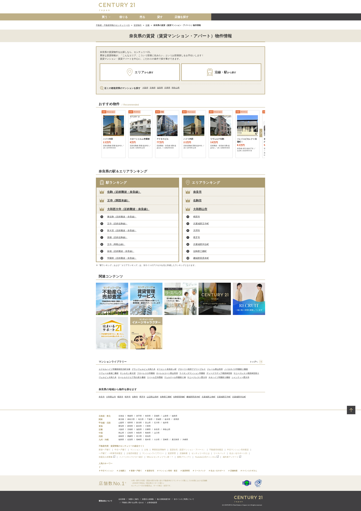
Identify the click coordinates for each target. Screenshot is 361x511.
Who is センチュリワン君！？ (160, 457)
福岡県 (121, 439)
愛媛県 (130, 436)
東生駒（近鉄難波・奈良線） (122, 216)
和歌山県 (176, 88)
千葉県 (149, 419)
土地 (146, 449)
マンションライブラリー (153, 453)
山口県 (156, 433)
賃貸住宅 (150, 471)
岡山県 (121, 433)
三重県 (148, 426)
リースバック (219, 453)
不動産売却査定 (216, 449)
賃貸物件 (138, 25)
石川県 (156, 423)
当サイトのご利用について (184, 499)
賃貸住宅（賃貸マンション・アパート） (187, 449)
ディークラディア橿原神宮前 (219, 373)
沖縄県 (185, 439)
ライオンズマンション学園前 (192, 373)
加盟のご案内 (133, 499)
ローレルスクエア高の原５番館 (132, 377)
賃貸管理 (172, 453)
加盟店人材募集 (106, 457)
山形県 (165, 416)
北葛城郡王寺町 (201, 223)
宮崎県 (165, 439)
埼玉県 (141, 419)
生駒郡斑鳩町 (179, 397)
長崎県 (139, 439)
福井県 (165, 423)
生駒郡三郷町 (200, 251)
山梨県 (121, 423)
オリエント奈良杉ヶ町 (167, 369)
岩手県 (139, 416)
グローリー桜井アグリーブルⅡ (192, 369)
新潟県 (139, 423)
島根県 (148, 433)
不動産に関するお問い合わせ (133, 503)
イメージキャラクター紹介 (131, 457)
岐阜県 (139, 426)
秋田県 (148, 416)
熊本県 (148, 439)
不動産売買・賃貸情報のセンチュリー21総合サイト (121, 446)
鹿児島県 (175, 439)
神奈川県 (131, 419)
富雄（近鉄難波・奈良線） (120, 251)
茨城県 (158, 419)
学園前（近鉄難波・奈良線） (122, 258)
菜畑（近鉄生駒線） (117, 237)
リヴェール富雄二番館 (108, 373)
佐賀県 (130, 439)
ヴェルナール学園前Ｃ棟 (175, 377)
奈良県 (156, 429)
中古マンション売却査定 (238, 449)
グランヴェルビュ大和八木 (143, 369)
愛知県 (121, 426)
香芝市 (196, 237)
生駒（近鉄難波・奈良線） (124, 191)
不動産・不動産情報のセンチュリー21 (113, 25)
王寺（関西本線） (118, 200)
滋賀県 (160, 88)
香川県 (139, 436)
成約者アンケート (230, 457)
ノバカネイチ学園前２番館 (236, 369)
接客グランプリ (184, 457)
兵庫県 (167, 88)
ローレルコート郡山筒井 (167, 373)
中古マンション (107, 471)
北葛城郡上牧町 (208, 397)
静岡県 (130, 426)
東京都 (121, 419)
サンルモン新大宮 (128, 373)
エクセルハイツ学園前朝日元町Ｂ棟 (114, 369)
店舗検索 (184, 453)
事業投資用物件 (159, 449)
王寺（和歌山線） (116, 244)
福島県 (174, 416)
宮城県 (156, 416)
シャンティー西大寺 (240, 377)
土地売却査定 (132, 453)
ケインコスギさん (249, 471)
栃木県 (167, 419)
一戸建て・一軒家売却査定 (110, 453)
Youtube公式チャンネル (205, 457)
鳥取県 (139, 433)
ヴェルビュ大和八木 (107, 377)
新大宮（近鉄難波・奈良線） (122, 230)
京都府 (153, 88)
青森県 (130, 416)
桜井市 (128, 397)
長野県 (130, 423)
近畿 (147, 25)
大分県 (156, 439)
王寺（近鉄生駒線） (117, 223)
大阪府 (145, 88)
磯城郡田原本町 (201, 258)
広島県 (130, 433)
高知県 (148, 436)
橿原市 (196, 216)
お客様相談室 (152, 503)
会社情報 (121, 499)
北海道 (121, 416)
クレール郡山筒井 (215, 369)
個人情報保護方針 (163, 499)
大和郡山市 (200, 209)
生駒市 (197, 200)
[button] (260, 133)
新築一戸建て (105, 449)
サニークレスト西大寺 (197, 377)
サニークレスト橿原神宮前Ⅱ (246, 373)
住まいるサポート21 (238, 453)
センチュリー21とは (200, 453)
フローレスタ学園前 (146, 373)
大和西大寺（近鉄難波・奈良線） (128, 209)
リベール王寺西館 (155, 377)
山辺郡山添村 (153, 397)
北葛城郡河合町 (201, 244)
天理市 (196, 230)
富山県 (148, 423)
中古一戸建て (120, 449)
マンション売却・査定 (168, 471)
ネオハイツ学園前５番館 (219, 377)
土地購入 (122, 471)
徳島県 (121, 436)
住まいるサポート (218, 471)
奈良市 (197, 191)
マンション (135, 449)
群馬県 (176, 419)
